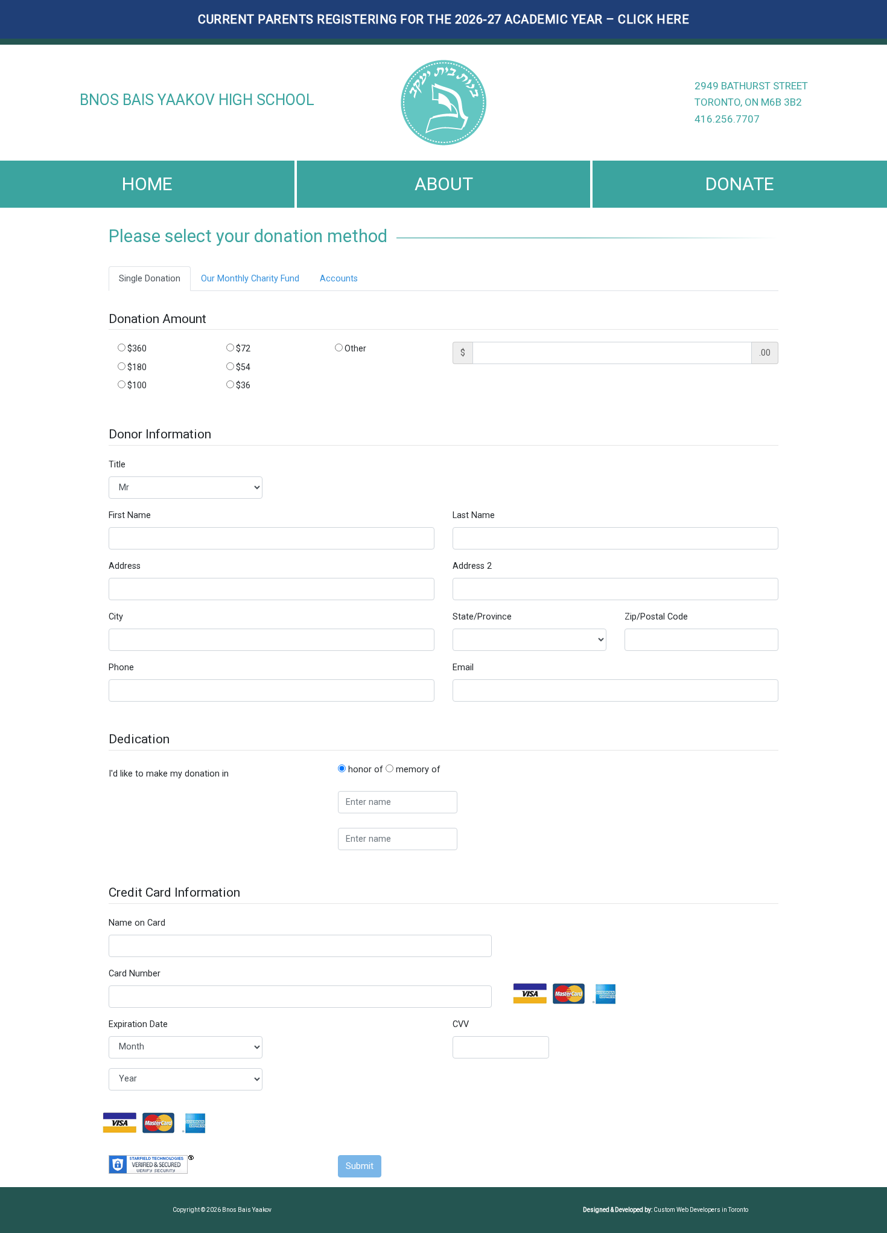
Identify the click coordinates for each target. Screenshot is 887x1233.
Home (147, 183)
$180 (136, 367)
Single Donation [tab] (149, 279)
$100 (136, 385)
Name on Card (137, 923)
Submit (360, 1166)
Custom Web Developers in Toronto (700, 1209)
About (444, 183)
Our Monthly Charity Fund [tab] (250, 279)
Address (125, 566)
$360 (136, 348)
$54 (242, 367)
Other (354, 348)
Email (463, 667)
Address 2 (472, 566)
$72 (242, 348)
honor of (364, 769)
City (116, 617)
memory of (416, 769)
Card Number (135, 974)
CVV (461, 1024)
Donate (739, 183)
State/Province (482, 617)
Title (117, 465)
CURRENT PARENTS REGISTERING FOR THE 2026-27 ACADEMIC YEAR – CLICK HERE (443, 19)
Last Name (474, 515)
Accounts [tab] (339, 279)
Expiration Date (138, 1024)
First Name (130, 515)
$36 (242, 385)
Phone (121, 667)
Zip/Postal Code (656, 617)
